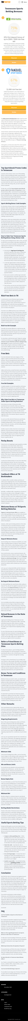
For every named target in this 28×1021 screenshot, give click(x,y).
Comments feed (8, 1006)
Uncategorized (7, 995)
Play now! (14, 58)
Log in (5, 1002)
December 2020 (8, 987)
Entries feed (7, 1004)
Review (14, 62)
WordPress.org (7, 1008)
